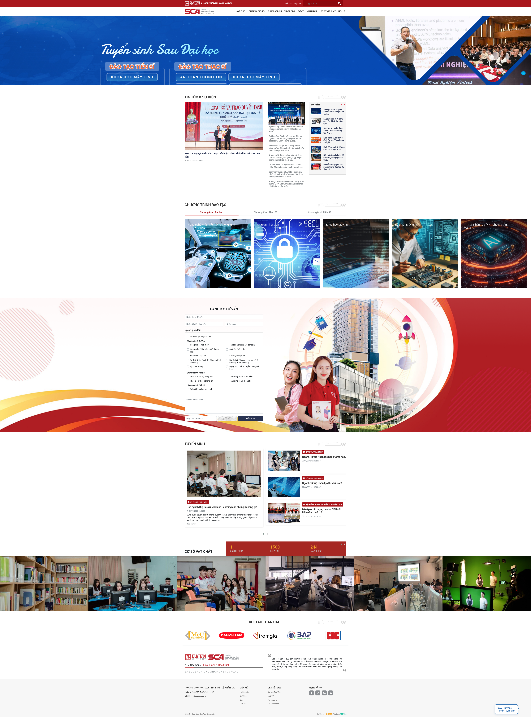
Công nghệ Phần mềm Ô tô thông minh (204, 350)
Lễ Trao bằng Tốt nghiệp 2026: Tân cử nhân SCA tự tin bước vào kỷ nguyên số (286, 165)
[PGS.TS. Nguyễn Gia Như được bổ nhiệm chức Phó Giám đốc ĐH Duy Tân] (224, 125)
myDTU (271, 696)
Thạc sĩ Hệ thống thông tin (201, 381)
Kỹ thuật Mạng (473, 224)
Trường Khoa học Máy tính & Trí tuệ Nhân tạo (210, 687)
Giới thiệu (243, 696)
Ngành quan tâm (193, 330)
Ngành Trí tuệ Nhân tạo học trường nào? (324, 456)
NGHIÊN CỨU (312, 11)
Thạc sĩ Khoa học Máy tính (201, 376)
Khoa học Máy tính (199, 224)
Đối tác (288, 3)
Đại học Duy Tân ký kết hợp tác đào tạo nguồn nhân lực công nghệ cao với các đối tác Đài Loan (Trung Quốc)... (285, 138)
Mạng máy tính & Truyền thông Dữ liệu (244, 367)
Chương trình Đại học (196, 341)
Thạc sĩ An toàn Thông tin (240, 381)
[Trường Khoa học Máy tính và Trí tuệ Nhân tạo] (224, 657)
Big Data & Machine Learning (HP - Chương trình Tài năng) (244, 361)
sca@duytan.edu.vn (198, 696)
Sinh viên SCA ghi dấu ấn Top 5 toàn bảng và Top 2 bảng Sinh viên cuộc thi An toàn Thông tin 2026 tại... (286, 148)
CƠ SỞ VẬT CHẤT (328, 11)
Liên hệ (243, 703)
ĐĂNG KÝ (250, 418)
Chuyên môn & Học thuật (215, 665)
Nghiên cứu (244, 692)
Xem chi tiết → (192, 524)
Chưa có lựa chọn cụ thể (200, 336)
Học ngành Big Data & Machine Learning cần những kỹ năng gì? (222, 507)
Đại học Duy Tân (274, 692)
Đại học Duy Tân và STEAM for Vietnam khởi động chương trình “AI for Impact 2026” (286, 129)
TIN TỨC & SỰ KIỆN (257, 11)
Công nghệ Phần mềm (199, 344)
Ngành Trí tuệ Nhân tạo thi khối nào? (322, 483)
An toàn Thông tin (237, 349)
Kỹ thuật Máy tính (268, 224)
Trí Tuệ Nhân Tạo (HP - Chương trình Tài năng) (205, 361)
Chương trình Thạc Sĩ (196, 372)
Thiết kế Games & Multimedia (242, 344)
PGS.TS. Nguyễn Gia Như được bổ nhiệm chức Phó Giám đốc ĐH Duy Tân (222, 155)
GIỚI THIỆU (241, 11)
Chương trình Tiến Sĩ (196, 385)
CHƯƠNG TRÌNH (275, 11)
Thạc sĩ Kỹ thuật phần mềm (241, 376)
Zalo (324, 693)
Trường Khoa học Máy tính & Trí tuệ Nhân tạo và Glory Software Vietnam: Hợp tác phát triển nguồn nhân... (286, 183)
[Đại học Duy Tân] (196, 657)
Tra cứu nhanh (273, 703)
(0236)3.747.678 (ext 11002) (203, 692)
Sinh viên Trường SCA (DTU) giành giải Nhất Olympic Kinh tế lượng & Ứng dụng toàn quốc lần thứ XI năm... (286, 174)
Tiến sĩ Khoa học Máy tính (201, 389)
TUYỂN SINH (290, 11)
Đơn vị (242, 700)
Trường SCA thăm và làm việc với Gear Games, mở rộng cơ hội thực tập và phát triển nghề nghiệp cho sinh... (286, 157)
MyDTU (297, 3)
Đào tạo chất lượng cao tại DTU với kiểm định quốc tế (321, 511)
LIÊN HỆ (341, 11)
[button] (342, 104)
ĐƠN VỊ (301, 11)
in (331, 693)
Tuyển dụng (272, 700)
